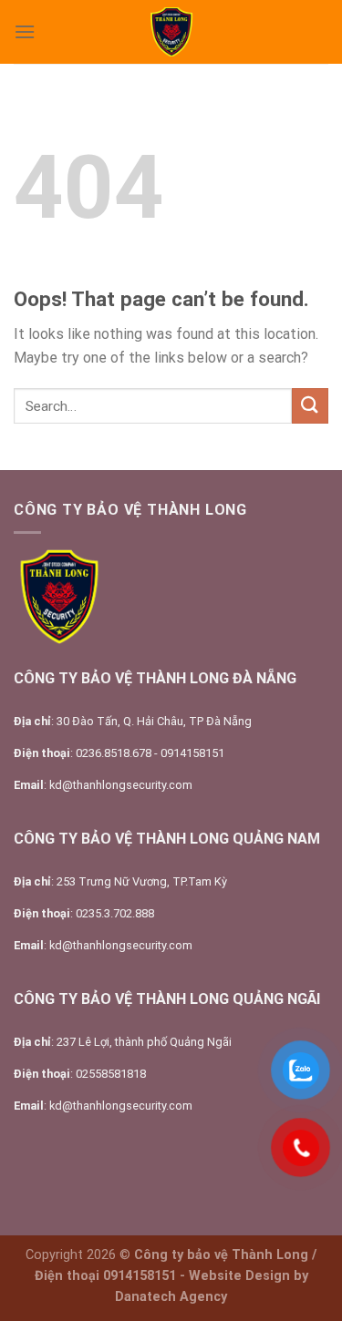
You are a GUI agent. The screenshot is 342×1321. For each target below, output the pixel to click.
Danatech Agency (171, 1297)
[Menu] (25, 31)
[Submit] (310, 406)
